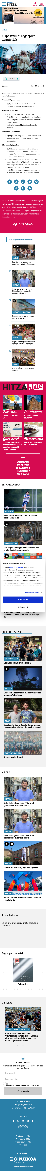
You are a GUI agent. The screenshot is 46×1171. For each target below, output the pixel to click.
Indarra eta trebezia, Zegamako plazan (21, 868)
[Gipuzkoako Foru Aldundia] (23, 1162)
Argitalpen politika (23, 1136)
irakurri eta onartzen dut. (22, 1086)
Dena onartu (23, 600)
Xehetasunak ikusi (32, 593)
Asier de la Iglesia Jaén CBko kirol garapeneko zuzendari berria (22, 291)
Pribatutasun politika (23, 1142)
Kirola (16, 285)
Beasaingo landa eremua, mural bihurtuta (23, 317)
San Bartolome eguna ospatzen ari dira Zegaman (23, 263)
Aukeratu (21, 607)
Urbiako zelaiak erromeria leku (17, 663)
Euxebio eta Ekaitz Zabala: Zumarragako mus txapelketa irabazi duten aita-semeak (23, 726)
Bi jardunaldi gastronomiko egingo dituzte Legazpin (23, 343)
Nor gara (23, 474)
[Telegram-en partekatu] (36, 181)
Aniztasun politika (23, 1139)
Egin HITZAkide (23, 224)
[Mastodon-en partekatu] (23, 181)
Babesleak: (23, 1153)
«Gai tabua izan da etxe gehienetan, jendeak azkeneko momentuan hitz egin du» (21, 614)
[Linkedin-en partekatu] (23, 188)
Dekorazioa (23, 984)
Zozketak (23, 465)
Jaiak (4, 30)
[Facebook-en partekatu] (9, 181)
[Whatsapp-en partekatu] (16, 188)
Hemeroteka (23, 471)
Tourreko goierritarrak (13, 757)
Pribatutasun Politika (13, 1086)
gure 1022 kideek (16, 567)
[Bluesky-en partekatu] (29, 181)
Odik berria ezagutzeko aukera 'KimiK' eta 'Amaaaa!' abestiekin (22, 694)
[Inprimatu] (29, 188)
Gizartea (17, 312)
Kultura (26, 312)
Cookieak (23, 1145)
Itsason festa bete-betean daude (23, 369)
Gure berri (23, 462)
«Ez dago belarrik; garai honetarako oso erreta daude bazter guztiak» (21, 549)
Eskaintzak (23, 468)
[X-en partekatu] (16, 181)
